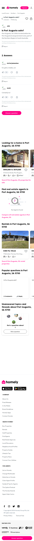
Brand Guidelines (7, 409)
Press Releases (6, 402)
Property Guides (7, 450)
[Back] (2, 18)
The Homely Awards (8, 491)
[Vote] (3, 72)
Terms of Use (20, 515)
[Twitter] (14, 506)
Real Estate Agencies (8, 440)
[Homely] (17, 382)
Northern (13, 13)
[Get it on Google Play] (20, 388)
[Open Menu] (3, 8)
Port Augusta (21, 13)
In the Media (6, 406)
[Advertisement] (17, 2)
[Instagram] (9, 506)
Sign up (24, 8)
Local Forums (5, 13)
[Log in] (31, 7)
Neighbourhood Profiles (9, 446)
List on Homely (7, 470)
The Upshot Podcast (8, 487)
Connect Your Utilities (9, 460)
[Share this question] (31, 18)
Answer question (11, 113)
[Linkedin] (18, 506)
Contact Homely (7, 416)
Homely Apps (6, 412)
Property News (7, 457)
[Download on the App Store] (8, 388)
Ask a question (15, 331)
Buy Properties (7, 426)
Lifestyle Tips (6, 453)
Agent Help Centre (8, 494)
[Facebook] (4, 506)
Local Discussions (7, 443)
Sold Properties (7, 433)
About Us (5, 399)
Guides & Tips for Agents (10, 484)
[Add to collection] (26, 170)
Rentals (4, 429)
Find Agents (6, 436)
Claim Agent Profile (8, 480)
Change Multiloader (8, 474)
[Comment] (12, 72)
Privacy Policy (8, 515)
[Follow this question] (26, 18)
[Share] (17, 72)
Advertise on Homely (8, 477)
